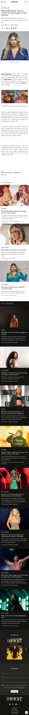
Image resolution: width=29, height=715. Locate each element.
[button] (26, 649)
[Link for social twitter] (10, 704)
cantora (4, 175)
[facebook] (5, 28)
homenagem (17, 172)
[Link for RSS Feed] (19, 704)
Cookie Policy (14, 712)
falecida (23, 83)
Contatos (14, 708)
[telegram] (16, 28)
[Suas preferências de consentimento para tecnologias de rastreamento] (26, 712)
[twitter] (11, 28)
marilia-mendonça (7, 172)
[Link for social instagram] (16, 704)
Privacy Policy (22, 687)
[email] (2, 28)
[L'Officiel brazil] (14, 2)
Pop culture (5, 8)
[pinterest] (7, 28)
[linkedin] (9, 28)
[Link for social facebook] (13, 704)
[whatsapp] (14, 28)
